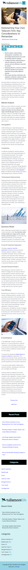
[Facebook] (4, 46)
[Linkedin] (14, 46)
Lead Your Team (5, 478)
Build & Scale (5, 39)
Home (3, 475)
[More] (4, 49)
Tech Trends (4, 485)
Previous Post (14, 400)
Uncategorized (5, 488)
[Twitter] (9, 46)
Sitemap (17, 566)
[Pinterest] (20, 46)
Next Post (14, 404)
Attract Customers (6, 469)
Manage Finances (6, 482)
